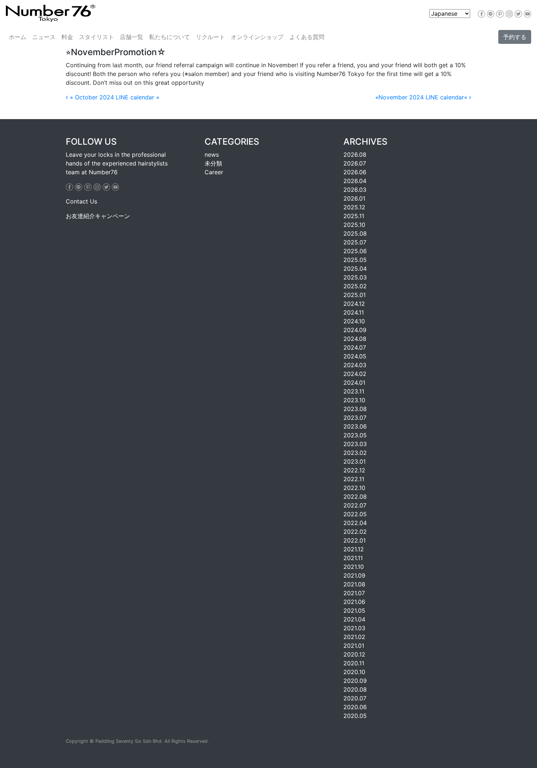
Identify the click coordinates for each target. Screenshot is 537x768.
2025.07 (354, 242)
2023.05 (355, 435)
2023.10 (354, 400)
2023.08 (355, 408)
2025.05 (355, 259)
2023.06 (355, 426)
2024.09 (354, 330)
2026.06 (354, 172)
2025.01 (354, 295)
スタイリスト (96, 37)
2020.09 (355, 680)
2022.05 (355, 514)
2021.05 (354, 610)
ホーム (17, 37)
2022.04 (355, 522)
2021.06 (354, 601)
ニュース (44, 37)
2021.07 (354, 593)
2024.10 (354, 321)
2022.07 (354, 505)
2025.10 (354, 224)
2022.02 (355, 531)
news (212, 154)
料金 (67, 37)
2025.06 (355, 251)
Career (214, 172)
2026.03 (354, 189)
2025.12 (354, 207)
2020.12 (354, 654)
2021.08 (354, 584)
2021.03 (354, 628)
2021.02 (354, 636)
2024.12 (354, 303)
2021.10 (353, 566)
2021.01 (353, 645)
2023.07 (354, 417)
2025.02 (355, 286)
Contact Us (81, 201)
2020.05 (355, 715)
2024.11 (353, 312)
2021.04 (354, 619)
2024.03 (354, 365)
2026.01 (354, 198)
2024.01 (354, 382)
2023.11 (353, 391)
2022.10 (354, 487)
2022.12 (354, 470)
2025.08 (355, 233)
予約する (514, 37)
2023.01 (354, 461)
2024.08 (354, 338)
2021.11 (353, 558)
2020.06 (355, 707)
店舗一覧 (131, 37)
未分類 (213, 163)
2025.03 (355, 277)
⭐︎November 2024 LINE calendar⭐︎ (422, 97)
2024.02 (354, 373)
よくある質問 (306, 37)
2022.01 (354, 540)
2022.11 (353, 479)
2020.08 (355, 689)
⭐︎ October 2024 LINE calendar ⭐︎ (113, 97)
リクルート (210, 37)
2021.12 (353, 549)
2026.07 (354, 163)
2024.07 (354, 347)
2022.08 (355, 496)
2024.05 (354, 356)
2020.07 (354, 698)
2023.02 (355, 452)
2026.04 (354, 181)
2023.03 (355, 444)
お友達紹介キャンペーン (98, 216)
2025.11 (353, 216)
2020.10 (354, 672)
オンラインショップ (257, 37)
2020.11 (353, 663)
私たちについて (169, 37)
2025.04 (355, 268)
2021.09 (354, 575)
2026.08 (354, 154)
